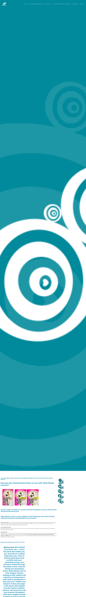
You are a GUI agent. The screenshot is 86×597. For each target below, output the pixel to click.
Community (75, 3)
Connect (82, 3)
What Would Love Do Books (35, 3)
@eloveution (9, 547)
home (25, 3)
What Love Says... (47, 3)
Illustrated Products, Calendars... (62, 3)
